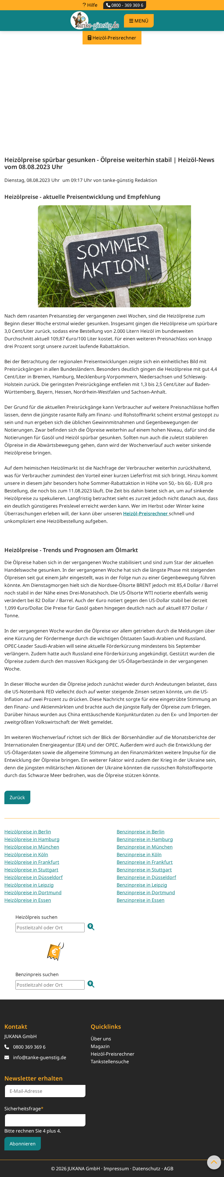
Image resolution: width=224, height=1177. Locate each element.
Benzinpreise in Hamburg (145, 839)
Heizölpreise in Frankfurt (31, 862)
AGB (168, 1168)
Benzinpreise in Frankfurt (145, 862)
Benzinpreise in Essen (140, 900)
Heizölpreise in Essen (27, 900)
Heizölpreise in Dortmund (33, 892)
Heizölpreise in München (31, 847)
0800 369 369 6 (29, 1047)
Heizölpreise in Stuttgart (31, 869)
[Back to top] (214, 1162)
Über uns (101, 1038)
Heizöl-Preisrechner (112, 1054)
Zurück (17, 797)
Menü (140, 21)
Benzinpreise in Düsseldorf (146, 877)
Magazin (100, 1046)
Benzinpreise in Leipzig (142, 885)
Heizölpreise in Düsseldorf (33, 877)
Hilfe (91, 5)
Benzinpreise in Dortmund (146, 892)
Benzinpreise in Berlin (140, 831)
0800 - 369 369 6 (126, 5)
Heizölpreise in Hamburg (32, 839)
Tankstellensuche (110, 1061)
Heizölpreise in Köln (26, 854)
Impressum (116, 1168)
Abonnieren (23, 1143)
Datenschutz (146, 1168)
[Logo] (94, 20)
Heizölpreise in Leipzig (29, 885)
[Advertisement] (112, 95)
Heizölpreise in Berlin (27, 831)
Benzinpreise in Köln (139, 854)
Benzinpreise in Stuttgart (144, 869)
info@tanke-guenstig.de (39, 1057)
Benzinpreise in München (145, 847)
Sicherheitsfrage (23, 1108)
